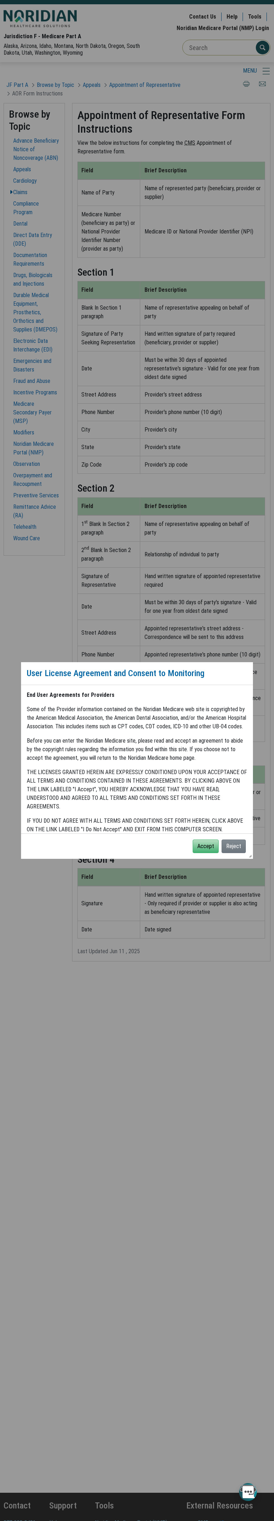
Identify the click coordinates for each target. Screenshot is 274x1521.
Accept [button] (205, 846)
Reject (233, 846)
